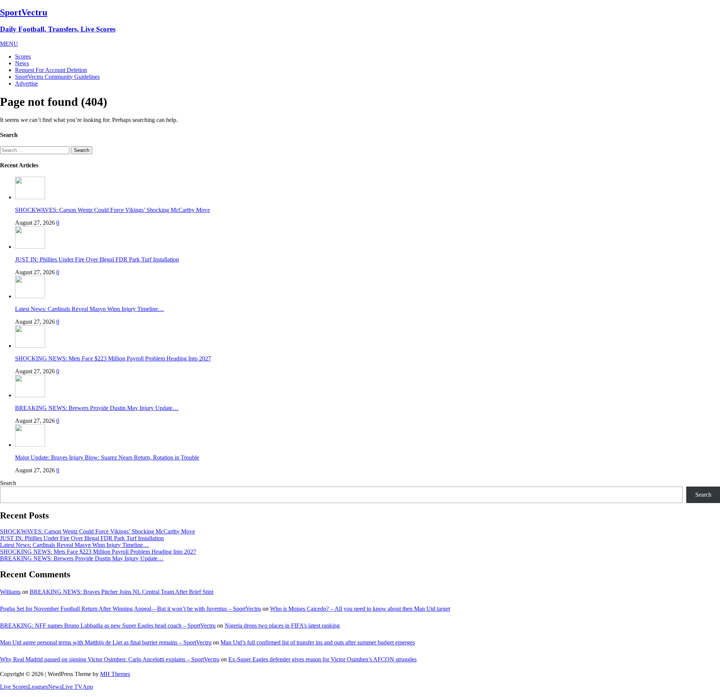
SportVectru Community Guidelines (57, 77)
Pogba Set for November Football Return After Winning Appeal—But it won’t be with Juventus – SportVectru (130, 608)
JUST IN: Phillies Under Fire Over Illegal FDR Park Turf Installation (97, 259)
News (22, 63)
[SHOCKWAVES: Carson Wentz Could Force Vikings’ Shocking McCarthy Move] (30, 197)
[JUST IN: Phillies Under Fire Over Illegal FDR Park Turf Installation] (30, 246)
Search (8, 483)
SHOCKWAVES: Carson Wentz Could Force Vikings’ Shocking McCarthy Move (112, 210)
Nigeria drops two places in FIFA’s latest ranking (282, 625)
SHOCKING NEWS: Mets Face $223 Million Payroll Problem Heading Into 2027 (113, 358)
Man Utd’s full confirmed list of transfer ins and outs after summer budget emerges (317, 642)
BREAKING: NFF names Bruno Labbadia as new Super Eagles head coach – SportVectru (108, 625)
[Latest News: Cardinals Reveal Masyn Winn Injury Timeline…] (30, 296)
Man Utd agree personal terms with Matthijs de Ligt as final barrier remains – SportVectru (106, 642)
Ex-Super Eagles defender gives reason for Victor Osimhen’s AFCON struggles (322, 659)
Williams (10, 592)
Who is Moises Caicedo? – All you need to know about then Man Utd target (360, 608)
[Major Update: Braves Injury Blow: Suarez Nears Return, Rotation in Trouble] (30, 445)
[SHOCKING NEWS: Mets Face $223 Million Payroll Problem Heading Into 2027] (30, 345)
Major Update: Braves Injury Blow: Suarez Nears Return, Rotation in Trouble (107, 457)
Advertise (26, 83)
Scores (23, 56)
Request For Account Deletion (51, 70)
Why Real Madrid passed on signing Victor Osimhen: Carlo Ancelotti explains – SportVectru (109, 659)
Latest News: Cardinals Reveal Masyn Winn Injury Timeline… (89, 309)
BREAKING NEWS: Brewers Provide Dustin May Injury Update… (96, 408)
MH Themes (115, 674)
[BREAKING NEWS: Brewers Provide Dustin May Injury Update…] (30, 395)
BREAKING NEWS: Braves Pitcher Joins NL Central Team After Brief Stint (121, 592)
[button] (9, 44)
